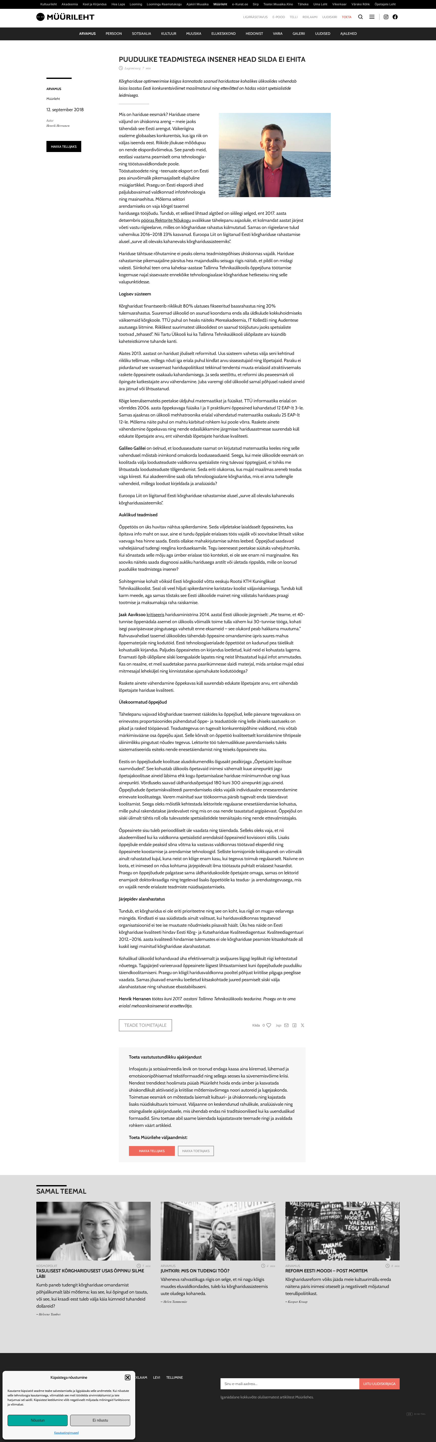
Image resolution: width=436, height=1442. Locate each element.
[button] (127, 1377)
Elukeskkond (223, 33)
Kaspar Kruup (298, 1301)
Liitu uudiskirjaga (379, 1383)
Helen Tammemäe (175, 1301)
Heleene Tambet (50, 1314)
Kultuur (168, 33)
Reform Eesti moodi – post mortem (326, 1271)
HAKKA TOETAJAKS (196, 1151)
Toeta (346, 17)
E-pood (278, 17)
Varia (278, 33)
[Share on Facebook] (294, 1025)
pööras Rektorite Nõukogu (166, 220)
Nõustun (38, 1420)
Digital (417, 1414)
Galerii (299, 33)
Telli (293, 17)
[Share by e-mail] (286, 1025)
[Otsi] (360, 17)
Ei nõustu (100, 1420)
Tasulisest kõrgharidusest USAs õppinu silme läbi (90, 1273)
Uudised (322, 33)
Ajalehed (348, 33)
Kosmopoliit (46, 1266)
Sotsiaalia (141, 33)
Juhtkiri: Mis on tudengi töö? (195, 1271)
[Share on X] (302, 1025)
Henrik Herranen (58, 125)
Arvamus (87, 33)
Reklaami (310, 17)
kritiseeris (155, 614)
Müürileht (53, 99)
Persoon (114, 33)
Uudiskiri (329, 17)
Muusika (193, 33)
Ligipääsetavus (255, 17)
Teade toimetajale (145, 1025)
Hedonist (254, 33)
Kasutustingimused (66, 1432)
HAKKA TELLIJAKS (64, 146)
